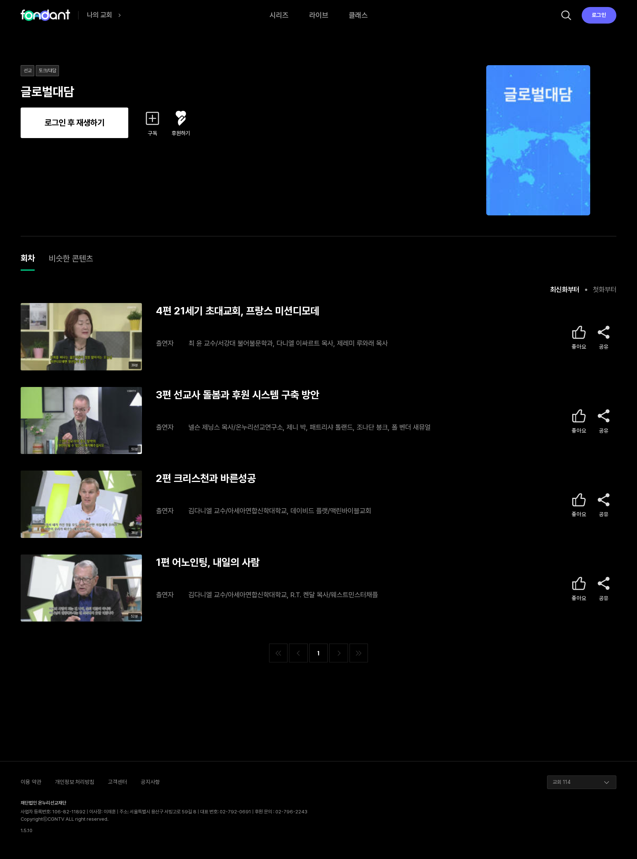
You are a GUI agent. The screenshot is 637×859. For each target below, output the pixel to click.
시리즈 (278, 15)
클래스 (358, 15)
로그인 (599, 15)
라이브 (318, 15)
